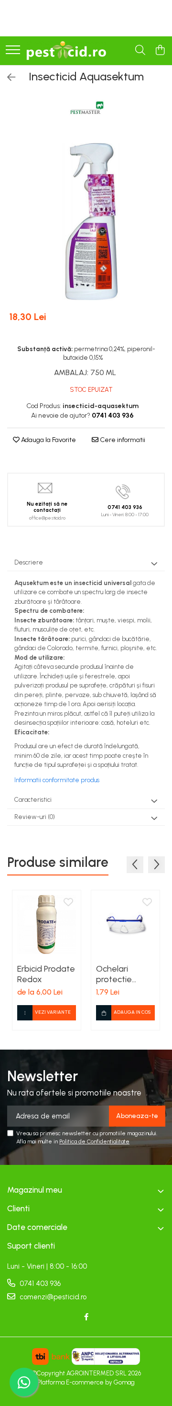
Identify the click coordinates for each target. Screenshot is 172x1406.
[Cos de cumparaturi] (160, 50)
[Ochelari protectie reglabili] (125, 924)
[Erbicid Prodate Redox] (46, 924)
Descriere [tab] (28, 562)
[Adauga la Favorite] (68, 902)
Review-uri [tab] (34, 816)
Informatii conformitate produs (56, 780)
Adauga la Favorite (48, 440)
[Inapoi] (7, 77)
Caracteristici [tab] (33, 799)
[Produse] (13, 50)
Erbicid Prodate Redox (46, 974)
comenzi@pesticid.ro (52, 1297)
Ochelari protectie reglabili (114, 974)
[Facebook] (86, 1317)
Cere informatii (121, 440)
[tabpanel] (86, 221)
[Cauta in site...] (140, 50)
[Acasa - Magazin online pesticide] (66, 50)
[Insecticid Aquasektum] (86, 221)
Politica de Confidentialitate (94, 1141)
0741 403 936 (39, 1283)
